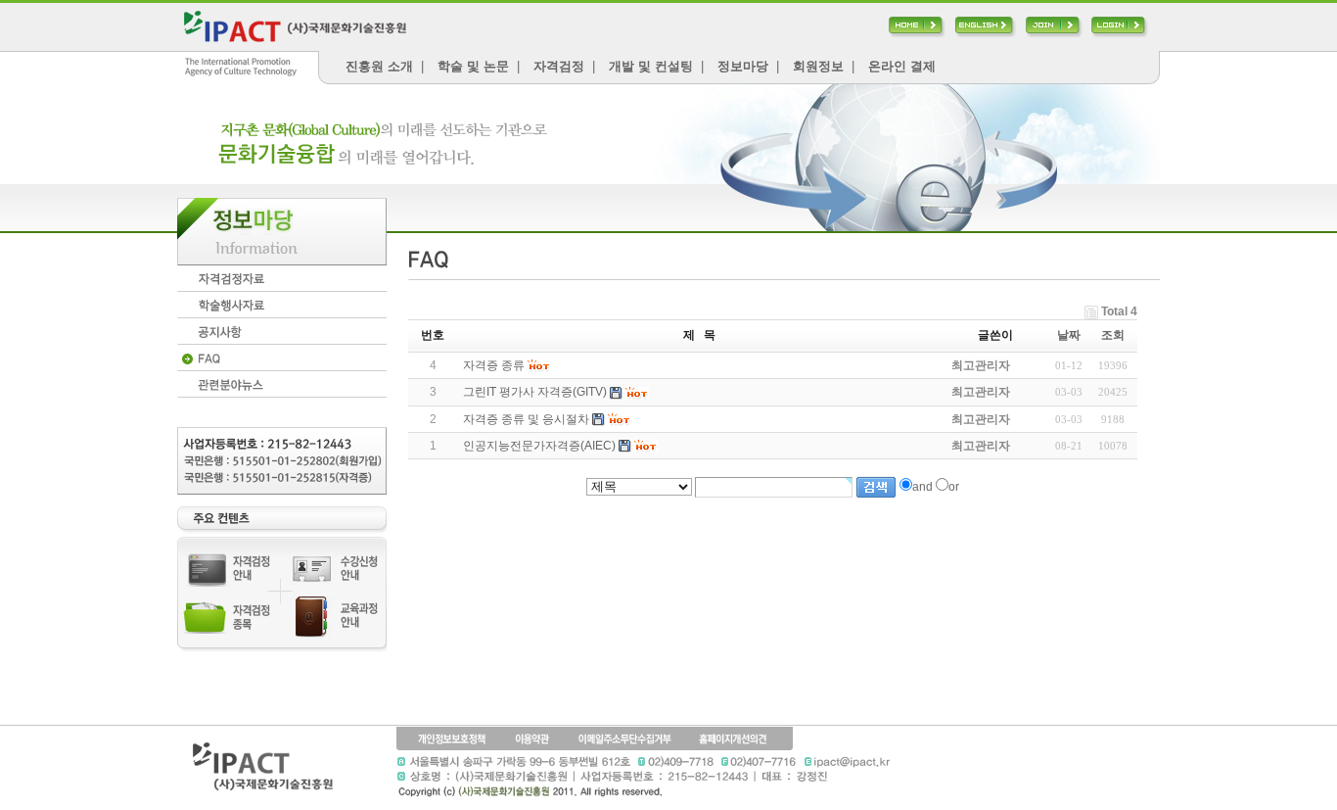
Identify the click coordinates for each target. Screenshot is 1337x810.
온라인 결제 (902, 66)
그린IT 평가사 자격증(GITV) (535, 392)
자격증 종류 (494, 365)
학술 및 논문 (473, 66)
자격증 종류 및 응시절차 (526, 419)
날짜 (1069, 335)
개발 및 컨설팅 (651, 66)
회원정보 (818, 66)
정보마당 (742, 66)
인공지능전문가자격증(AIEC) (539, 446)
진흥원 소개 (379, 66)
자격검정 (558, 66)
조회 (1113, 335)
